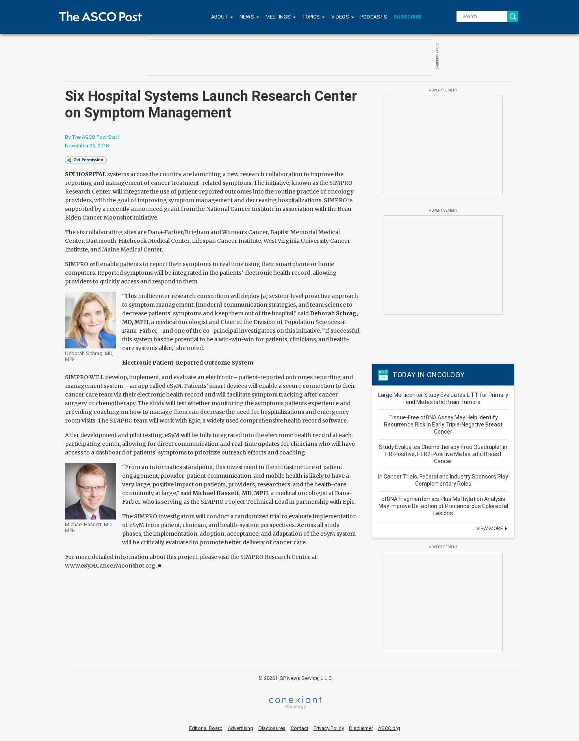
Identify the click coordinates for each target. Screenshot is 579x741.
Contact (299, 728)
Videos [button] (340, 17)
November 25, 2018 (87, 146)
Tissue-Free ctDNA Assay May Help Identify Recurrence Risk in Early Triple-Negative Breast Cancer (443, 424)
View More (490, 528)
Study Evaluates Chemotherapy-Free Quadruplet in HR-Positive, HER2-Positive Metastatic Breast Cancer (443, 454)
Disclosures (272, 728)
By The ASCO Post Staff (92, 137)
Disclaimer (361, 728)
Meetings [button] (278, 17)
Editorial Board (206, 728)
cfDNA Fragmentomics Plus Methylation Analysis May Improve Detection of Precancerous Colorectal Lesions (443, 506)
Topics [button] (311, 17)
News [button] (247, 17)
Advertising (240, 728)
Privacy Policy (329, 728)
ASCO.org (389, 728)
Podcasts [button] (373, 17)
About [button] (220, 17)
